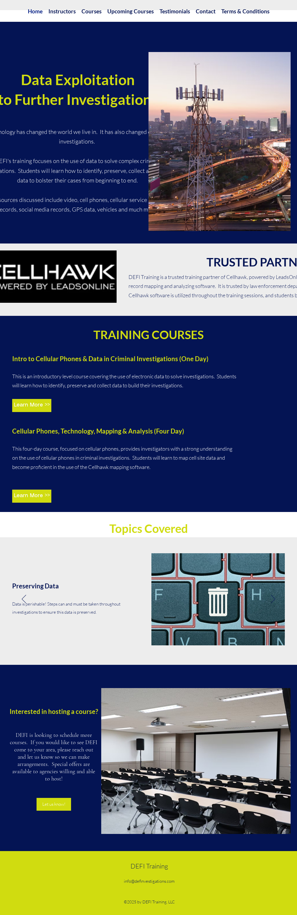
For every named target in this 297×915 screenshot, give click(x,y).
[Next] (273, 599)
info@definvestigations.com (149, 881)
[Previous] (24, 599)
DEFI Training (149, 866)
